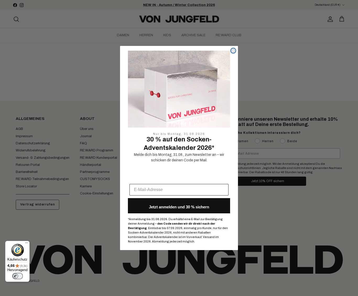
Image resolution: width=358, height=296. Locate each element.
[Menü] (26, 244)
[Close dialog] (233, 50)
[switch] (17, 276)
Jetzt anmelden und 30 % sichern (179, 207)
